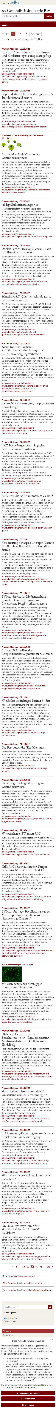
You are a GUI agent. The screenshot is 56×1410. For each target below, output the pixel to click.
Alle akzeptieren (28, 1398)
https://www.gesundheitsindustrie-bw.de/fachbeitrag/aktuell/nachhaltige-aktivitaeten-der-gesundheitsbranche (26, 190)
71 (37, 1267)
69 (28, 1267)
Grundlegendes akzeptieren (28, 1393)
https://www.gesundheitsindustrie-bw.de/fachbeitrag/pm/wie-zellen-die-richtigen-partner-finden (24, 733)
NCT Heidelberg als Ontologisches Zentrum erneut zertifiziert (23, 447)
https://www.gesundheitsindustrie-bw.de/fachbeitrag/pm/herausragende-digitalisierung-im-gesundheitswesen (27, 819)
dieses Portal (11, 1318)
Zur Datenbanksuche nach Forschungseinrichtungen (28, 1290)
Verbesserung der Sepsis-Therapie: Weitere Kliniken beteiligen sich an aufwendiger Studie (28, 546)
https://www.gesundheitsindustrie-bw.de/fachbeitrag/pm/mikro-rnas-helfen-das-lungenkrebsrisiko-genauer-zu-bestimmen (24, 686)
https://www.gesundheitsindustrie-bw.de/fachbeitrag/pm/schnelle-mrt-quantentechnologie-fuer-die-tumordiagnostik (23, 332)
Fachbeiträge (8, 1335)
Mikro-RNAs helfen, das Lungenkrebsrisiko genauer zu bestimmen (28, 652)
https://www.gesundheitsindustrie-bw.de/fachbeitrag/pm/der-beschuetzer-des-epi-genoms (25, 768)
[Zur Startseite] (27, 10)
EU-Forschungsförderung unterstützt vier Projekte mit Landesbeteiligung (28, 1135)
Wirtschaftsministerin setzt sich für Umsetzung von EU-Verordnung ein (24, 1093)
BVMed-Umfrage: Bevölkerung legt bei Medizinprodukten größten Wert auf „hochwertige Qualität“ (26, 915)
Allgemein (7, 1331)
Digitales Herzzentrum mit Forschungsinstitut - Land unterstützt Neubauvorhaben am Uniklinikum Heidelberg (25, 1040)
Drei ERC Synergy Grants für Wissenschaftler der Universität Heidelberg (21, 1230)
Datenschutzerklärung (38, 1385)
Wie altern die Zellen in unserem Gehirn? (27, 496)
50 (20, 34)
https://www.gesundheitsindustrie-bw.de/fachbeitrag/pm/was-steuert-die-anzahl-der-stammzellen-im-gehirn (26, 1211)
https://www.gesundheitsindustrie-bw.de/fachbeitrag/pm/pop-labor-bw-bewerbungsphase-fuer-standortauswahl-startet (24, 124)
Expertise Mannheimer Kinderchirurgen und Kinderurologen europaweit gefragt (26, 54)
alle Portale (11, 1321)
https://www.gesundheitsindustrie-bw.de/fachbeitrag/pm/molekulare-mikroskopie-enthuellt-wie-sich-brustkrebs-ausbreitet (24, 281)
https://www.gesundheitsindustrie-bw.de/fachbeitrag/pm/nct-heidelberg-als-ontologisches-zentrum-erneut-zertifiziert (22, 481)
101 (48, 1267)
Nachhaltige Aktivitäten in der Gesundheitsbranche (21, 156)
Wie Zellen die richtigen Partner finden (26, 701)
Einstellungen (28, 1405)
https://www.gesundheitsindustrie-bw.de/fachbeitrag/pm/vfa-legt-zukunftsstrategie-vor (27, 235)
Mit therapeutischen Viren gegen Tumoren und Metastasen (22, 985)
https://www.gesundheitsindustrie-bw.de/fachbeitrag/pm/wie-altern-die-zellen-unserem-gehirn (27, 528)
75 (27, 34)
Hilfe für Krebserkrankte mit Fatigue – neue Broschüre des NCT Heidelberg (26, 868)
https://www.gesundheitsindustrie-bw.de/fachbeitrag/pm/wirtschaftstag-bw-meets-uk (26, 853)
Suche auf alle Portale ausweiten (19, 1276)
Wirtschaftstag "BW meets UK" (21, 834)
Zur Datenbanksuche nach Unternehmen (23, 1283)
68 (24, 1267)
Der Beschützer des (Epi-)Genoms (23, 747)
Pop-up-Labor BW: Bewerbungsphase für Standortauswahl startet (27, 96)
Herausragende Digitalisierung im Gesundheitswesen (23, 785)
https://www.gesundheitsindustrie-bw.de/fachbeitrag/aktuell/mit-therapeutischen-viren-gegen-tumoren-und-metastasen (27, 1019)
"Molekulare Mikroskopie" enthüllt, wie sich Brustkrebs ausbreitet (26, 251)
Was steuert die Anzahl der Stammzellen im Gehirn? (27, 1177)
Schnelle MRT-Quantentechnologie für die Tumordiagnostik (26, 298)
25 (13, 34)
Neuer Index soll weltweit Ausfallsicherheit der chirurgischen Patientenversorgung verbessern (23, 351)
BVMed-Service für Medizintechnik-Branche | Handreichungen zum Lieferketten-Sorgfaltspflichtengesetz (24, 600)
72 (41, 1267)
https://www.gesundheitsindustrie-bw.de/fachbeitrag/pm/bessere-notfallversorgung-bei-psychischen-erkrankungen (27, 430)
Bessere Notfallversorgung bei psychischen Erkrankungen (28, 405)
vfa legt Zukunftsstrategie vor (20, 205)
